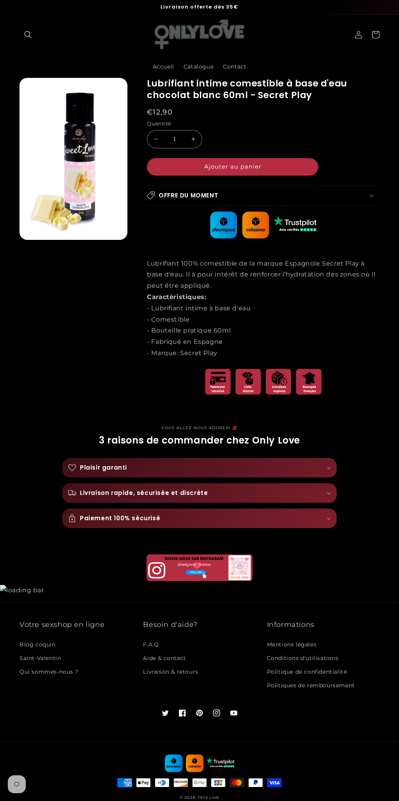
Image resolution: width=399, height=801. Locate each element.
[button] (28, 34)
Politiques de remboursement (311, 685)
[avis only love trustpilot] (263, 236)
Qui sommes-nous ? (48, 671)
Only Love (208, 797)
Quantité (159, 123)
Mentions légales (292, 644)
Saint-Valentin (40, 658)
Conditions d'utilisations (303, 658)
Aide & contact (164, 658)
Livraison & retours (170, 671)
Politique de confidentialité (307, 671)
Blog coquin (37, 644)
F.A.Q (151, 644)
